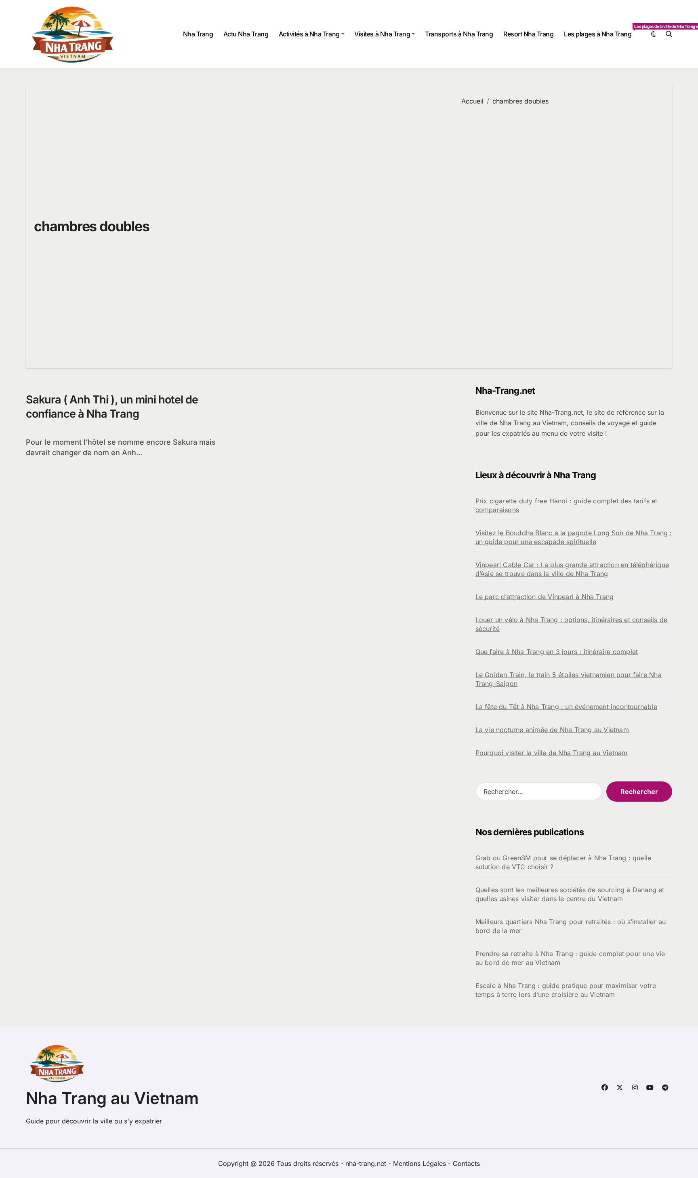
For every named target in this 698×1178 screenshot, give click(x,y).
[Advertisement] (560, 231)
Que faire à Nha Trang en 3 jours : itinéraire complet (556, 652)
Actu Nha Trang (245, 34)
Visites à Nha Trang (382, 34)
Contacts (466, 1163)
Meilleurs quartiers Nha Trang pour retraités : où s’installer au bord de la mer (570, 926)
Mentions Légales (420, 1163)
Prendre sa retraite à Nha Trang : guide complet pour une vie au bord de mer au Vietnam (570, 958)
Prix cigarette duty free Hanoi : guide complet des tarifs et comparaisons (566, 505)
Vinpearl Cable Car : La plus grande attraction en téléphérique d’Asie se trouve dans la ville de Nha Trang (572, 569)
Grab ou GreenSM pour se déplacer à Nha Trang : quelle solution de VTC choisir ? (563, 862)
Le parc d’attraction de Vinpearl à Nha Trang (544, 597)
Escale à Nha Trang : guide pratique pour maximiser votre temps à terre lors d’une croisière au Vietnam (565, 990)
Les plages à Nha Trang (600, 31)
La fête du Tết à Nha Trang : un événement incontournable (566, 707)
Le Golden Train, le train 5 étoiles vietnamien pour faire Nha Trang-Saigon (568, 679)
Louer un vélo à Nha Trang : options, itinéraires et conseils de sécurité (571, 624)
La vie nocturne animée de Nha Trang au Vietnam (552, 730)
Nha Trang (198, 34)
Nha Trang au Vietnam (112, 1098)
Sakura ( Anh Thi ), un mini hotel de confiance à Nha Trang (112, 406)
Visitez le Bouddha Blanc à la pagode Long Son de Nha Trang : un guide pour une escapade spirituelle (573, 537)
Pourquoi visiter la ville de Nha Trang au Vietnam (551, 753)
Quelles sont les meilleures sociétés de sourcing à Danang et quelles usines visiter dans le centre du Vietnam (569, 894)
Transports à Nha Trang (459, 34)
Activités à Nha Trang (309, 34)
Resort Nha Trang (528, 34)
